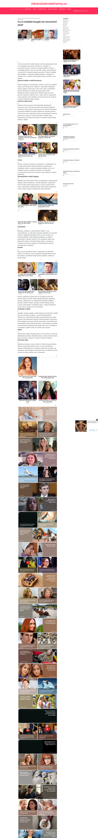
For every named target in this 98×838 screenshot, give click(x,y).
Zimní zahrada (62, 9)
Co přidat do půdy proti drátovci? (71, 160)
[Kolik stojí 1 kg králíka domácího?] (69, 140)
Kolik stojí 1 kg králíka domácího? (71, 149)
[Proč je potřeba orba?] (69, 175)
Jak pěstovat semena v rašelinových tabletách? (69, 137)
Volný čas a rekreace (53, 9)
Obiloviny (64, 25)
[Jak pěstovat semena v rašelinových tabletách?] (69, 128)
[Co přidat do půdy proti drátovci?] (69, 151)
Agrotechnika (65, 19)
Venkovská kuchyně (66, 36)
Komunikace (65, 24)
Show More (65, 186)
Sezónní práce (28, 9)
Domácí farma (65, 22)
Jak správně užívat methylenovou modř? (71, 172)
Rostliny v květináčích (67, 30)
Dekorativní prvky (66, 20)
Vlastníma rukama (42, 9)
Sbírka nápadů (65, 31)
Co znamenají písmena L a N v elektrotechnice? (70, 124)
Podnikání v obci (66, 29)
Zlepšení (69, 9)
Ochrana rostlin (65, 26)
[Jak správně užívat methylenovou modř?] (69, 162)
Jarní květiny (65, 23)
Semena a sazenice (66, 32)
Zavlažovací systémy (66, 40)
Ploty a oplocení (23, 18)
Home (19, 18)
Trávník (34, 9)
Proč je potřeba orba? (68, 183)
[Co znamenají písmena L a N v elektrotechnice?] (69, 115)
